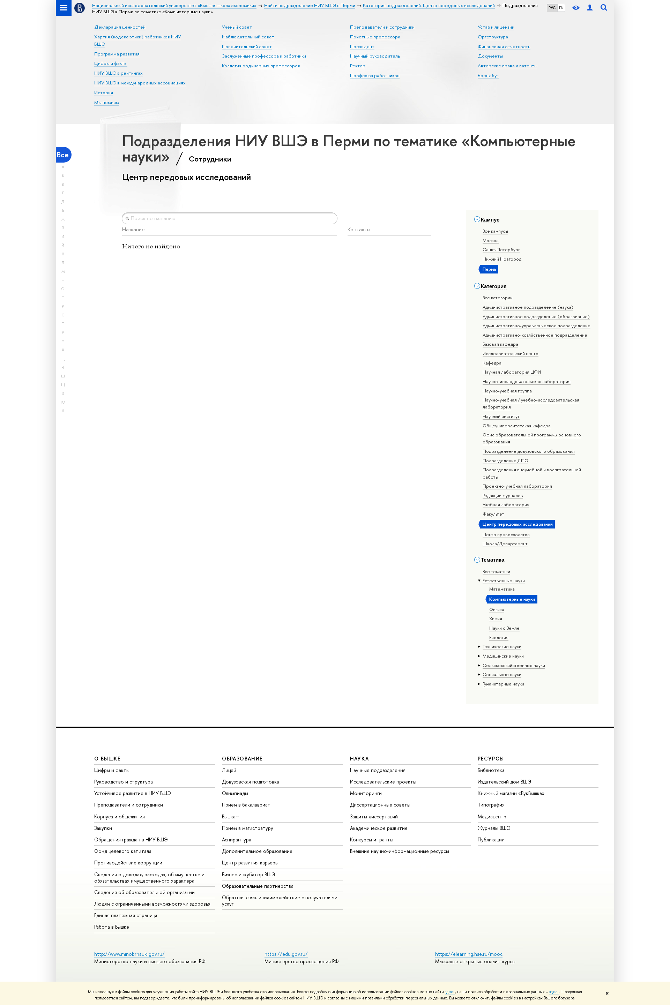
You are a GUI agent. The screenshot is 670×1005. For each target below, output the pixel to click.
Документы (490, 56)
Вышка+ (230, 816)
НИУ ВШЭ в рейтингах (118, 73)
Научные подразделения (377, 770)
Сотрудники (210, 158)
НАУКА (359, 758)
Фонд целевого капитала (122, 851)
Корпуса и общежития (119, 816)
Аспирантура (236, 839)
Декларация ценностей (120, 27)
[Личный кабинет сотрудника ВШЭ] (590, 8)
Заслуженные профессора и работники (264, 56)
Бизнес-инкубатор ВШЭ (248, 874)
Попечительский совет (247, 46)
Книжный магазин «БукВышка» (511, 793)
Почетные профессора (375, 36)
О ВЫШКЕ (107, 758)
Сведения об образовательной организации (144, 892)
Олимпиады (235, 793)
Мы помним (106, 102)
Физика (496, 609)
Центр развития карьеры (250, 862)
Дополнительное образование (257, 851)
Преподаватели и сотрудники (382, 27)
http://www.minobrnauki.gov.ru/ (129, 954)
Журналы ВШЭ (494, 828)
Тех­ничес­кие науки (502, 646)
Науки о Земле (504, 628)
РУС (552, 7)
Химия (495, 618)
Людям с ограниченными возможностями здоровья (152, 903)
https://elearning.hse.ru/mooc (468, 954)
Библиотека (491, 770)
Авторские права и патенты (507, 65)
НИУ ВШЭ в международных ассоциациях (140, 83)
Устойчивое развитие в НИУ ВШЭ (132, 793)
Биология (498, 637)
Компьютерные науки (512, 599)
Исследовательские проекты (383, 781)
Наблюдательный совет (248, 36)
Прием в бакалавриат (246, 804)
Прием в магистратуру (247, 828)
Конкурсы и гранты (371, 839)
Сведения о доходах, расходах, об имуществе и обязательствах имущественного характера (149, 877)
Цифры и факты (110, 63)
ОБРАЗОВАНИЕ (242, 758)
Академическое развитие (379, 828)
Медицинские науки (503, 656)
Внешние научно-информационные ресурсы (399, 851)
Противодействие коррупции (128, 862)
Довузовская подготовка (250, 781)
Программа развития (117, 54)
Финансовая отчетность (504, 46)
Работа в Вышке (111, 926)
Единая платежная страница (125, 915)
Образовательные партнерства (257, 886)
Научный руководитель (375, 56)
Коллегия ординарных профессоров (261, 65)
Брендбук (488, 75)
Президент (362, 46)
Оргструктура (493, 36)
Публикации (491, 839)
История (103, 92)
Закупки (103, 828)
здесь (450, 992)
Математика (502, 589)
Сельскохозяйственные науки (514, 665)
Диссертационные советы (380, 804)
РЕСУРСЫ (491, 758)
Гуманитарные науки (503, 684)
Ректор (357, 65)
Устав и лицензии (496, 27)
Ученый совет (237, 27)
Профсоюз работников (375, 75)
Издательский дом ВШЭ (504, 781)
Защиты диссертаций (374, 816)
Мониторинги (366, 793)
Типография (491, 804)
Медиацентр (492, 816)
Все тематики (496, 571)
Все (63, 155)
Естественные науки (504, 580)
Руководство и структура (123, 781)
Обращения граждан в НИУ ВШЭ (131, 839)
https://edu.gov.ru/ (286, 954)
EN (561, 7)
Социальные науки (502, 674)
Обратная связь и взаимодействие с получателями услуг (279, 900)
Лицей (229, 770)
